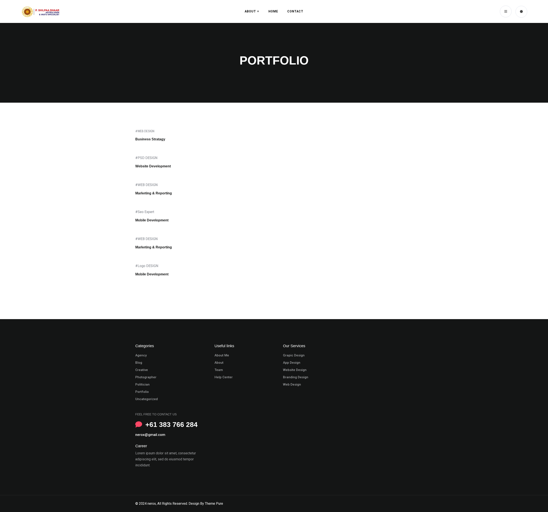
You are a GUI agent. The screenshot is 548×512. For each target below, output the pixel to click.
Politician (142, 384)
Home (273, 11)
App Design (291, 363)
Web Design (292, 384)
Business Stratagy (150, 139)
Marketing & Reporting (153, 193)
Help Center (223, 377)
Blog (138, 363)
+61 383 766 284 (171, 424)
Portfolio (142, 392)
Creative (141, 370)
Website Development (153, 166)
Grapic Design (294, 355)
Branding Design (295, 377)
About (250, 11)
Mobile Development (151, 220)
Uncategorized (146, 399)
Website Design (295, 370)
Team (218, 370)
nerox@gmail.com (150, 434)
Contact (295, 11)
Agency (141, 355)
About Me (221, 355)
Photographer (145, 377)
